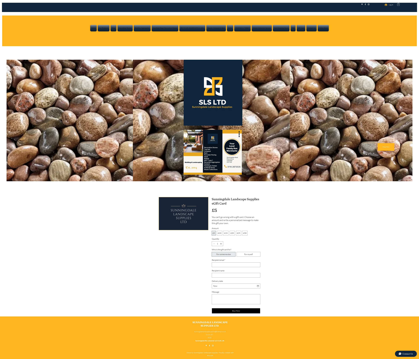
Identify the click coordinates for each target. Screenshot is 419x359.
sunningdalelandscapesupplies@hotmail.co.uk (210, 332)
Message (215, 292)
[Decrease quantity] (214, 243)
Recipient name (218, 270)
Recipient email (218, 260)
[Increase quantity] (221, 243)
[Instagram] (368, 4)
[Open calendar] (258, 286)
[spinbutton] (217, 243)
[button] (398, 4)
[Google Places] (362, 4)
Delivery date (217, 281)
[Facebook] (365, 4)
